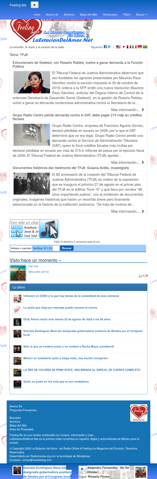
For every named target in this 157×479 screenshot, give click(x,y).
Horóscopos (110, 14)
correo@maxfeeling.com (37, 460)
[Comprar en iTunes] (32, 275)
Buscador (15, 418)
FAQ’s (127, 14)
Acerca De (16, 406)
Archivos (69, 14)
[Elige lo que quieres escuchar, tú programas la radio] (78, 228)
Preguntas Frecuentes (23, 410)
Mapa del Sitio (88, 14)
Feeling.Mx (18, 4)
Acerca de (52, 14)
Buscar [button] (141, 14)
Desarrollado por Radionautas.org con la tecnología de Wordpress (50, 456)
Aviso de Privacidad (21, 429)
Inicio (37, 14)
